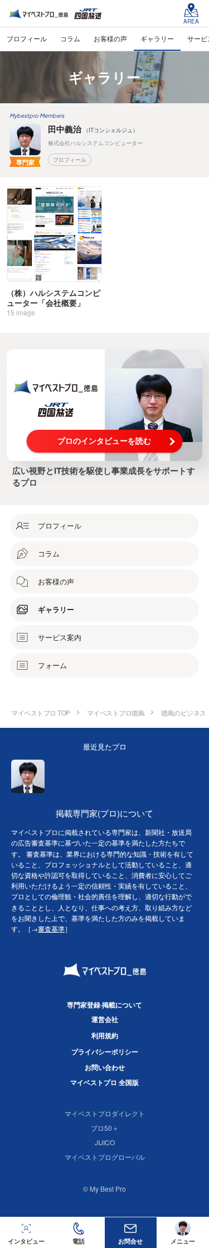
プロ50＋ (105, 1127)
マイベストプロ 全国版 (104, 1082)
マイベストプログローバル (105, 1156)
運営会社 (104, 1019)
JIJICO (105, 1142)
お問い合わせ (105, 1067)
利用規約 (104, 1035)
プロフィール (69, 160)
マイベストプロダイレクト (105, 1113)
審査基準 (51, 928)
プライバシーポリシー (104, 1052)
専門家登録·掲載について (104, 1005)
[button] (78, 1232)
